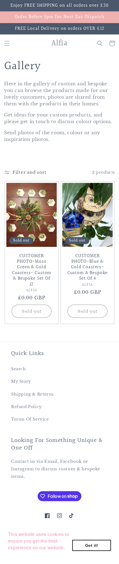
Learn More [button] (21, 555)
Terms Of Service (30, 419)
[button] (7, 43)
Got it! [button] (91, 545)
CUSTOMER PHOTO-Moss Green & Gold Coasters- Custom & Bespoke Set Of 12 (31, 270)
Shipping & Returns (32, 394)
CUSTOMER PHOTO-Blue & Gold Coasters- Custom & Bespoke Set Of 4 (87, 267)
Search (18, 368)
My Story (21, 381)
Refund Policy (26, 406)
